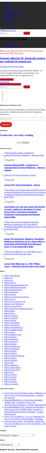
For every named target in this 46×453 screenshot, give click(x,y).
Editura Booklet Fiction (13, 290)
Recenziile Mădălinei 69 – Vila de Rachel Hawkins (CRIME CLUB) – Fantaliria (23, 401)
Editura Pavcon (10, 351)
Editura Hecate (10, 320)
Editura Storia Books (12, 367)
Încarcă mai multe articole (10, 84)
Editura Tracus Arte (12, 370)
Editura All (8, 278)
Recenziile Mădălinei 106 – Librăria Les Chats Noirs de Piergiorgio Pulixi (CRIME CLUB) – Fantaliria (24, 408)
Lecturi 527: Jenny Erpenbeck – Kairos (22, 185)
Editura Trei (9, 372)
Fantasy (7, 7)
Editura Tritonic (10, 374)
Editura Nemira (10, 337)
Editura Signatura (11, 365)
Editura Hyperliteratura (13, 327)
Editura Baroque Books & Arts (16, 285)
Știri (13, 53)
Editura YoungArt (11, 384)
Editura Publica (10, 358)
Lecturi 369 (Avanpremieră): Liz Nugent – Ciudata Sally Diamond (25, 403)
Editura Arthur (10, 283)
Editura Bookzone (11, 292)
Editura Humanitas (11, 325)
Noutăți (7, 22)
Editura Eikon (9, 311)
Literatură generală (12, 14)
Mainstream (6, 51)
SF (5, 5)
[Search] (1, 28)
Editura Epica (9, 313)
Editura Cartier (10, 294)
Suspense (20, 53)
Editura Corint (10, 299)
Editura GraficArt (11, 318)
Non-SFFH (24, 51)
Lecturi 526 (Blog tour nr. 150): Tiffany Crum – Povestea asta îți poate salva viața (24, 265)
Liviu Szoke (19, 66)
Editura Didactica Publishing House (18, 308)
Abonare (5, 124)
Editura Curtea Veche (12, 306)
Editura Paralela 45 (11, 349)
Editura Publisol (10, 360)
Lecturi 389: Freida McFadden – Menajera (26, 419)
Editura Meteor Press (12, 334)
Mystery (15, 51)
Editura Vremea (10, 381)
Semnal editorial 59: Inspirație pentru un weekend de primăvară (22, 60)
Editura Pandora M (11, 346)
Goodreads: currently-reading (16, 135)
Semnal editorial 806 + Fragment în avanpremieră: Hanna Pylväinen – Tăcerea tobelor (24, 167)
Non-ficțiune (9, 24)
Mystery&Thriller (11, 12)
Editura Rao (9, 363)
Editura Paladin (10, 344)
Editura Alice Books (12, 275)
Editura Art (8, 280)
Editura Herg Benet (12, 323)
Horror (7, 10)
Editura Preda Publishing (14, 356)
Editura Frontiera (11, 316)
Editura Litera (9, 332)
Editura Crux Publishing (13, 304)
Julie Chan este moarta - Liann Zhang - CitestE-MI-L (24, 421)
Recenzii (7, 19)
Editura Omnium (11, 341)
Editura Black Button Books (15, 287)
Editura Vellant (10, 379)
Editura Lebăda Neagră (13, 330)
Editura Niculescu (11, 339)
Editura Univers (10, 377)
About (6, 3)
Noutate (33, 51)
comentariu (4, 82)
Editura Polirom (10, 353)
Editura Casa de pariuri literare (16, 297)
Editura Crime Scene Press (15, 301)
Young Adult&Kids (11, 17)
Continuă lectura (6, 79)
